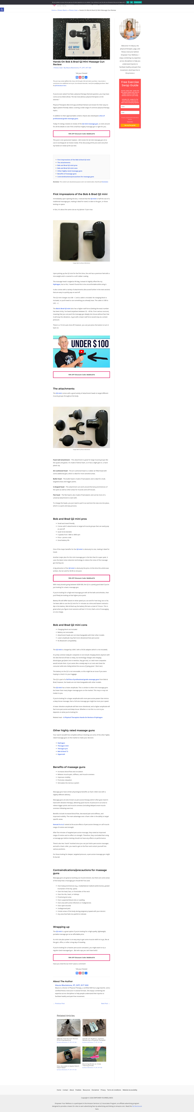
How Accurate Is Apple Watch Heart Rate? (68, 1066)
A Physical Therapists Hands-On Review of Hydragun (83, 717)
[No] (192, 2)
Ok (128, 2)
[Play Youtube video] (81, 352)
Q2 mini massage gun (90, 124)
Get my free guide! (130, 125)
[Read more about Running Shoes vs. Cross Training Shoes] (94, 1054)
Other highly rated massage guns (69, 171)
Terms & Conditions (114, 1090)
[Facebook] (77, 77)
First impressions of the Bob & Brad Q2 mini (73, 160)
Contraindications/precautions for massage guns (75, 177)
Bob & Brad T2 (63, 751)
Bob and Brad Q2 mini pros (67, 165)
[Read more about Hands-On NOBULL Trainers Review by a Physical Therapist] (94, 1028)
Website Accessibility (130, 1090)
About (72, 1090)
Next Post (105, 1003)
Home (59, 1090)
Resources (86, 1090)
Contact (65, 1090)
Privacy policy (137, 2)
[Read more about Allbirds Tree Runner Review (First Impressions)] (69, 1028)
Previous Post (59, 1003)
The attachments (64, 162)
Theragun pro (63, 749)
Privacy (103, 1090)
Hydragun (56, 284)
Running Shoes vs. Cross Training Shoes (91, 1064)
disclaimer (105, 182)
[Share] (86, 77)
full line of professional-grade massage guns (82, 679)
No (131, 2)
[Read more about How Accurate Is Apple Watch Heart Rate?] (69, 1055)
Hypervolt (61, 754)
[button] (2, 10)
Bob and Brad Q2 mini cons (67, 168)
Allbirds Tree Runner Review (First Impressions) (67, 1039)
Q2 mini (93, 199)
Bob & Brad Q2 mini (63, 308)
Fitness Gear (58, 68)
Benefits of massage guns (66, 174)
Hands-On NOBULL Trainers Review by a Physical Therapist (93, 1039)
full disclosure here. (61, 85)
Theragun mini (63, 746)
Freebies (78, 1090)
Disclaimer (95, 1090)
